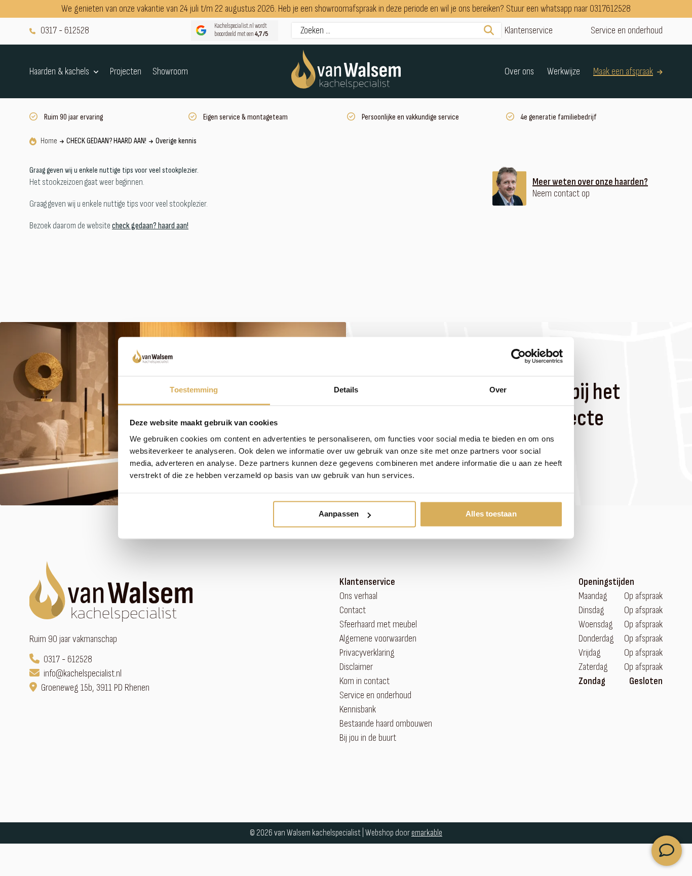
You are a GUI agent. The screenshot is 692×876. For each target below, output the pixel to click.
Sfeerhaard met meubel (378, 624)
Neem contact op (561, 194)
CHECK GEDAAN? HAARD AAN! (106, 141)
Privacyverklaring (367, 653)
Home (49, 141)
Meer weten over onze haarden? (590, 182)
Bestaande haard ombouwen (385, 724)
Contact (352, 610)
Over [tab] (498, 389)
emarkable (426, 832)
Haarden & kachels (59, 71)
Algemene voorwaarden (377, 639)
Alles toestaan (491, 514)
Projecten (125, 71)
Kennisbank (357, 709)
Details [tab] (346, 389)
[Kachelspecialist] (346, 71)
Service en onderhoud (627, 30)
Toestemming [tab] (194, 389)
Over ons (519, 71)
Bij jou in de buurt (367, 738)
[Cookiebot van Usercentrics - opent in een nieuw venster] (518, 356)
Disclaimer (356, 667)
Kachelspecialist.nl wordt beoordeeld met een (241, 30)
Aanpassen (339, 514)
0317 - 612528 (65, 30)
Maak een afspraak (623, 71)
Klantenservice (529, 30)
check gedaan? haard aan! (150, 225)
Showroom (170, 71)
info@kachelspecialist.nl (83, 674)
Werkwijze (563, 71)
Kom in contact (364, 681)
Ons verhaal (358, 596)
